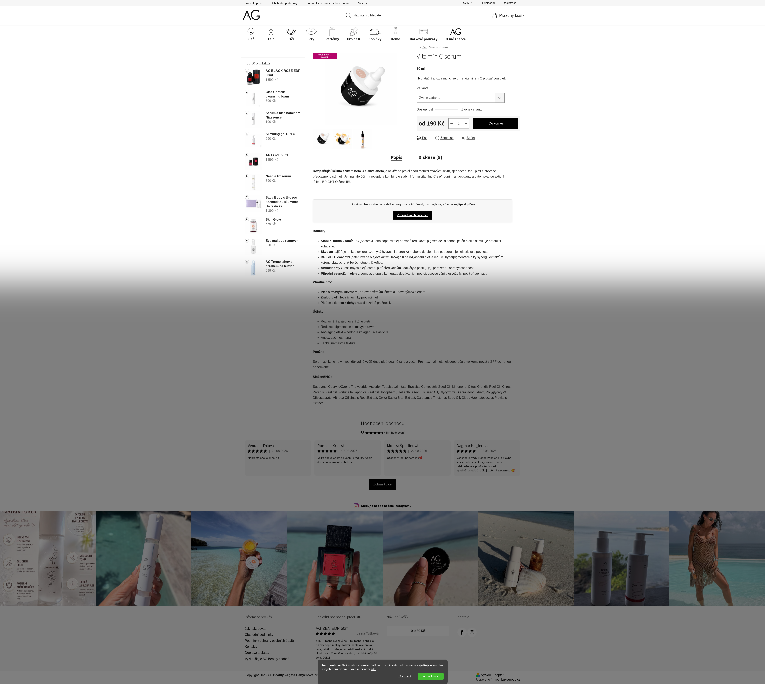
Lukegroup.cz (510, 679)
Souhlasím (433, 676)
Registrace (509, 2)
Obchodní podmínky (285, 3)
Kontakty (251, 646)
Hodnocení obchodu (382, 423)
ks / (418, 631)
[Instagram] (472, 632)
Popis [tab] (396, 157)
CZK (466, 2)
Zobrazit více (382, 484)
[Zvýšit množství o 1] (466, 124)
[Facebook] (462, 632)
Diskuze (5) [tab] (430, 157)
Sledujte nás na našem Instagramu (386, 506)
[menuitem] (251, 35)
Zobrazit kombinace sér (412, 215)
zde (373, 669)
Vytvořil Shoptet (492, 675)
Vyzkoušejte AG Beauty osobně (267, 659)
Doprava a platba (257, 652)
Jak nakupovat (254, 3)
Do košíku (496, 123)
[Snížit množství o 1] (452, 124)
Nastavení (405, 676)
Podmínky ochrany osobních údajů (328, 3)
